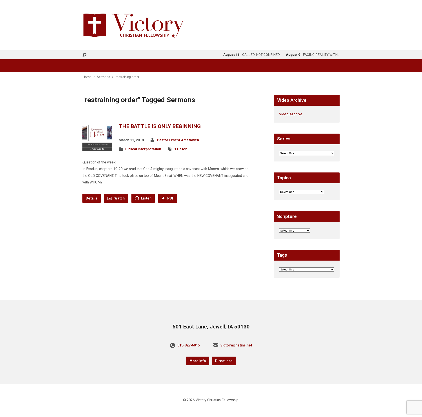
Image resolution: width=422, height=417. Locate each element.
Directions (224, 361)
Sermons (103, 77)
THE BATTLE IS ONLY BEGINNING (160, 126)
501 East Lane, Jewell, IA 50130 (211, 327)
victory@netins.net (236, 345)
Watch (119, 198)
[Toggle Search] (84, 55)
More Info (197, 361)
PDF (170, 198)
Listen (145, 198)
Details (91, 198)
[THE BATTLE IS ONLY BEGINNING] (97, 149)
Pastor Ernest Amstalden (178, 140)
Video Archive (290, 114)
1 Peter (180, 149)
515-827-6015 (188, 345)
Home (86, 77)
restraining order (127, 77)
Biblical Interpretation (143, 149)
